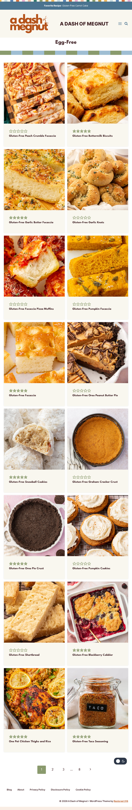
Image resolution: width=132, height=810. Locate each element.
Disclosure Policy (60, 789)
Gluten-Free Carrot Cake (75, 5)
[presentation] (34, 93)
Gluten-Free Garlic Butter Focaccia (31, 222)
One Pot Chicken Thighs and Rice (30, 741)
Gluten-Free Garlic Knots (88, 222)
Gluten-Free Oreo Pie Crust (26, 568)
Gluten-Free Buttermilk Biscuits (92, 136)
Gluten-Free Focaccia (22, 395)
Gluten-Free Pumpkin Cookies (91, 568)
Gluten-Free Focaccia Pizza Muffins (31, 309)
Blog (9, 789)
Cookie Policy (83, 789)
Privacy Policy (37, 789)
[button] (11, 131)
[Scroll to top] (123, 775)
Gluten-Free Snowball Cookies (28, 482)
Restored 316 (121, 801)
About (20, 789)
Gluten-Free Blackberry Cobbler (92, 655)
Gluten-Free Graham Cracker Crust (95, 482)
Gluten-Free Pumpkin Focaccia (91, 309)
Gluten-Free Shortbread (24, 655)
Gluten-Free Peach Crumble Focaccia (32, 136)
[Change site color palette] (120, 761)
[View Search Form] (126, 23)
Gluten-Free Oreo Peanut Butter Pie (95, 395)
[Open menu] (120, 24)
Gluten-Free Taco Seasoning (90, 741)
